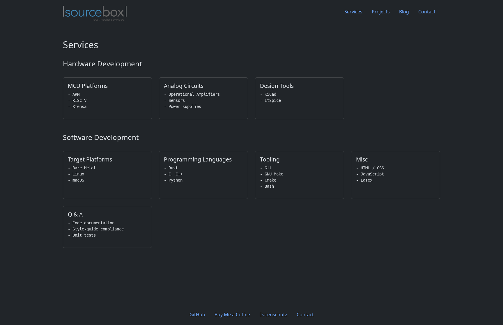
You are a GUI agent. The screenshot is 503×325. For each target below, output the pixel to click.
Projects (381, 11)
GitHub (197, 314)
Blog (404, 11)
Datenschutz (273, 314)
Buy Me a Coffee (232, 314)
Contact (426, 11)
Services (353, 11)
